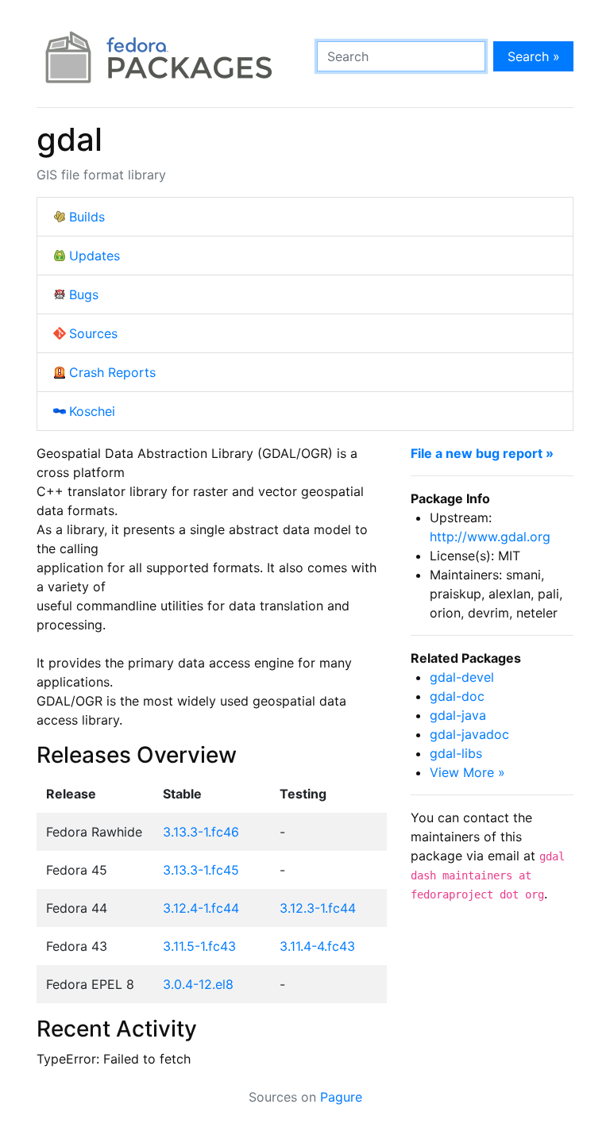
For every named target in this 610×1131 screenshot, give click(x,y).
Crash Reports (112, 372)
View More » (467, 772)
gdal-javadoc (469, 734)
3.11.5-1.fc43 (199, 946)
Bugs (83, 294)
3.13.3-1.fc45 (201, 870)
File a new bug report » (482, 453)
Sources (93, 333)
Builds (87, 217)
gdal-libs (456, 753)
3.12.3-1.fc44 (318, 908)
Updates (94, 256)
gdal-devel (462, 677)
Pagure (341, 1097)
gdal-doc (457, 696)
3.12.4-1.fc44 (201, 908)
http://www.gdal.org (490, 536)
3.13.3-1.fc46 (201, 832)
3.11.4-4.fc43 (317, 946)
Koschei (92, 411)
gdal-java (458, 715)
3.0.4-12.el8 (198, 984)
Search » (534, 56)
